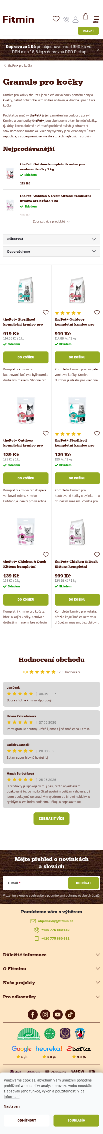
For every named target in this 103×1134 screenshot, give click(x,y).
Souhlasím (77, 1120)
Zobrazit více (51, 818)
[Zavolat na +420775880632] (66, 19)
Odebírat (83, 883)
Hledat (88, 31)
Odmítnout (27, 1120)
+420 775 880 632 (56, 930)
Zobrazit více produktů (49, 221)
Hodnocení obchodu (51, 660)
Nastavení (12, 1106)
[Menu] (96, 19)
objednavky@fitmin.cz (55, 921)
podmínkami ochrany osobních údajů (73, 895)
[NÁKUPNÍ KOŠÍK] (86, 18)
